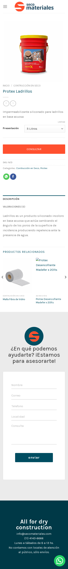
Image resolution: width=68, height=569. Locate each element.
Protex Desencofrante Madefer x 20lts (48, 301)
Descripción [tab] (11, 199)
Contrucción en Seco (27, 85)
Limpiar (61, 122)
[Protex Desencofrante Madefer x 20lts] (50, 275)
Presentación (11, 128)
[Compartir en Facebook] (13, 176)
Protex (43, 168)
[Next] (65, 284)
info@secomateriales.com (33, 534)
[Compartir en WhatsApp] (6, 176)
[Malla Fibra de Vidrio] (17, 275)
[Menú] (5, 6)
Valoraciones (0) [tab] (14, 206)
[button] (59, 560)
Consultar (34, 149)
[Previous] (3, 284)
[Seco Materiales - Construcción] (34, 6)
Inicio (6, 85)
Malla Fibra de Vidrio (14, 299)
